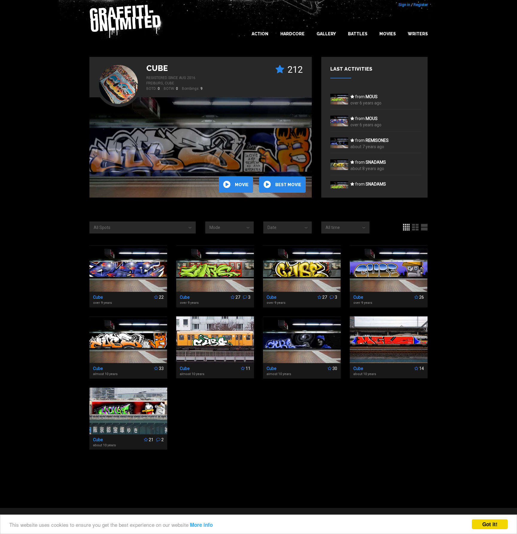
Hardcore (292, 33)
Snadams (376, 162)
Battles (357, 33)
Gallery (326, 33)
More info (201, 524)
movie (242, 184)
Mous (372, 96)
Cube (157, 68)
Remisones (377, 140)
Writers (418, 33)
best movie (288, 184)
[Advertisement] (493, 415)
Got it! (490, 524)
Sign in (404, 4)
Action (260, 33)
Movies (387, 33)
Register (420, 4)
